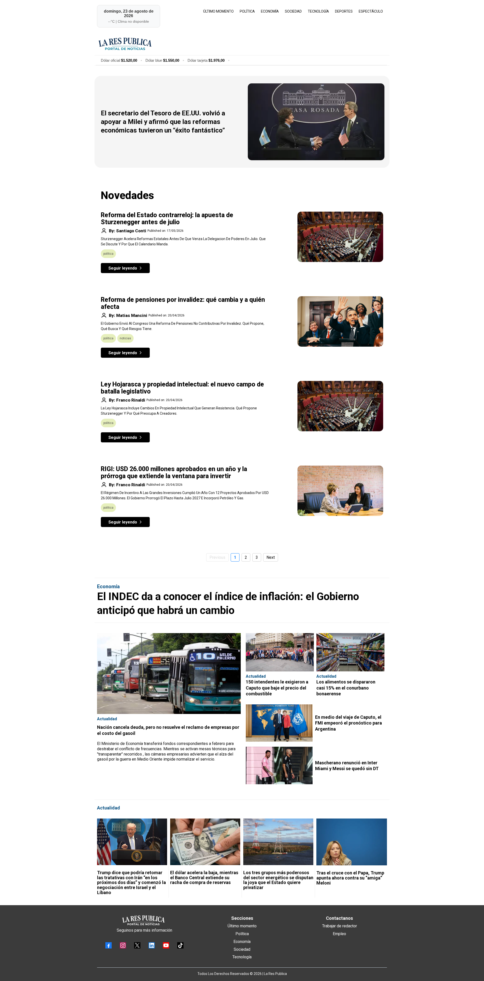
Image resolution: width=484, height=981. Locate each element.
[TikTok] (180, 945)
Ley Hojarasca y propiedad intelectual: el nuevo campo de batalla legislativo (182, 388)
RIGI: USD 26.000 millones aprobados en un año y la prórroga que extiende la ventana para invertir (174, 472)
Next (270, 557)
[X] (137, 945)
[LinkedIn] (151, 945)
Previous (217, 557)
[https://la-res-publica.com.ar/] (241, 44)
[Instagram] (123, 945)
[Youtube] (166, 945)
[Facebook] (108, 945)
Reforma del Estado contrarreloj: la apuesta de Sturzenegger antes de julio (167, 218)
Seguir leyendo (122, 268)
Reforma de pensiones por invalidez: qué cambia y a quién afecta (183, 303)
